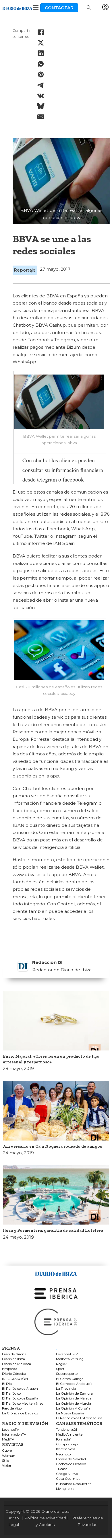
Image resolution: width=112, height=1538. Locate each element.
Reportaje (25, 270)
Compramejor (67, 1444)
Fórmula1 (63, 1439)
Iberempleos (65, 1449)
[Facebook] (40, 32)
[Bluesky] (40, 106)
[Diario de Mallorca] (56, 1273)
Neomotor (64, 1454)
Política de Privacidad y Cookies (45, 1521)
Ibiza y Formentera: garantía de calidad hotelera (53, 1230)
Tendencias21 (66, 1430)
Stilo (5, 1461)
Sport (60, 1369)
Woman (8, 1456)
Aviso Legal (13, 1521)
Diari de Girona (14, 1354)
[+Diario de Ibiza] (17, 7)
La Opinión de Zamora (74, 1394)
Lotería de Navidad (71, 1459)
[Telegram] (40, 85)
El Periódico (11, 1394)
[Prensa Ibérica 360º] (56, 1321)
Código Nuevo (67, 1474)
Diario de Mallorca (16, 1364)
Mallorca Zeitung (70, 1359)
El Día (7, 1384)
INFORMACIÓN (15, 1379)
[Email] (40, 116)
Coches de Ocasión (71, 1464)
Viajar (6, 1466)
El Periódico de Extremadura (79, 1418)
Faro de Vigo (12, 1409)
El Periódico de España (20, 1398)
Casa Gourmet (68, 1479)
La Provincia (66, 1389)
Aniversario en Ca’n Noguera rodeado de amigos (52, 1146)
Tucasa (61, 1469)
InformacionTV (14, 1435)
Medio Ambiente (69, 1435)
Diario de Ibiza (13, 1359)
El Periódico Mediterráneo (22, 1404)
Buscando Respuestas (73, 1484)
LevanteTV (10, 1430)
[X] (40, 42)
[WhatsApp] (40, 64)
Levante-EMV (67, 1354)
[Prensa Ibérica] (56, 1293)
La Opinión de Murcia (73, 1404)
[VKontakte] (40, 95)
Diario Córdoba (14, 1374)
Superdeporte (67, 1374)
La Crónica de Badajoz (20, 1413)
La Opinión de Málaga (74, 1398)
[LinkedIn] (40, 53)
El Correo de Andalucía (74, 1384)
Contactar (59, 7)
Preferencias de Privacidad (87, 1521)
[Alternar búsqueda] (88, 7)
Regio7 (61, 1364)
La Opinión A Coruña (73, 1409)
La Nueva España (70, 1413)
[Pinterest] (40, 74)
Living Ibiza (65, 1489)
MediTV (8, 1439)
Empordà (9, 1369)
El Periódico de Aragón (20, 1389)
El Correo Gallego (69, 1379)
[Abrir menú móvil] (35, 7)
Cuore (7, 1451)
